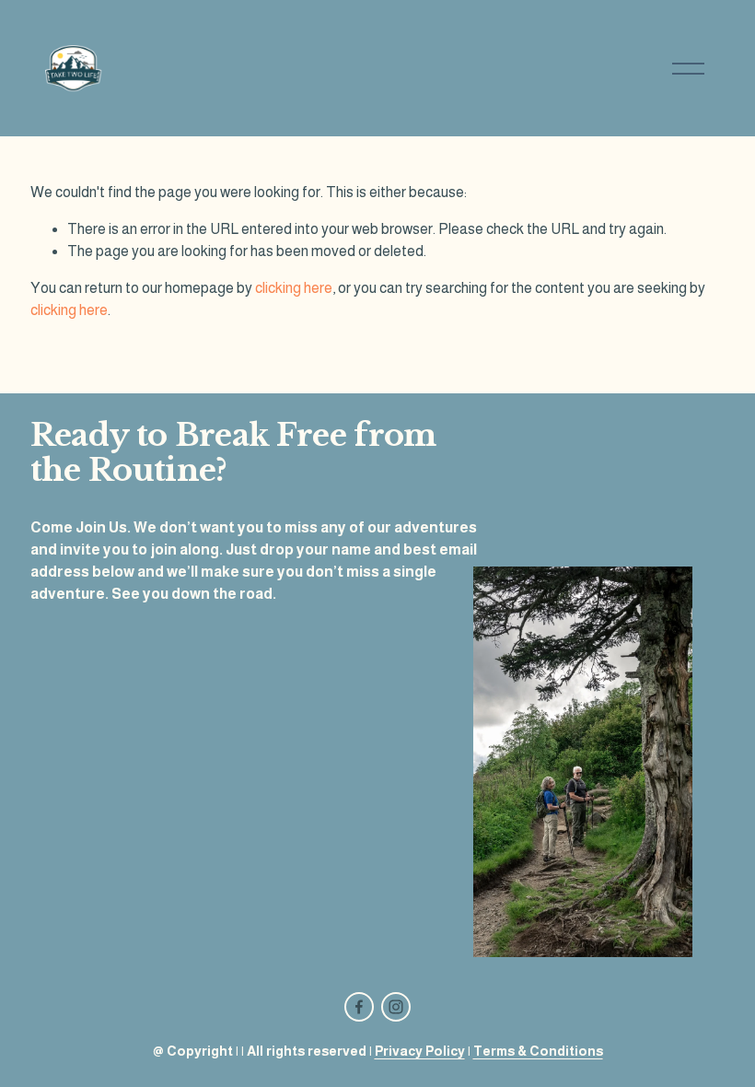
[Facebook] (359, 1007)
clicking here (293, 288)
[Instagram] (396, 1007)
